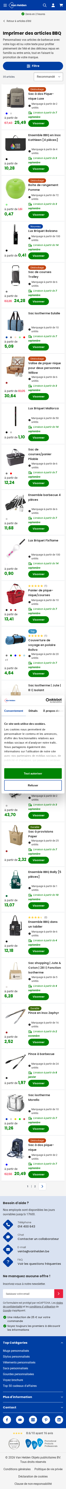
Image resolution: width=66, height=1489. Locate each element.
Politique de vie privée (48, 1469)
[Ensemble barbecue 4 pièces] (15, 503)
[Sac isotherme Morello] (15, 1103)
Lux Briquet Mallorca (43, 408)
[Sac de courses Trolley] (15, 275)
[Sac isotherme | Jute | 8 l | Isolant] (15, 693)
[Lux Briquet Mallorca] (15, 416)
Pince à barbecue (41, 1054)
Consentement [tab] (13, 710)
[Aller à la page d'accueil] (17, 5)
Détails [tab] (33, 710)
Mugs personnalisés (16, 1350)
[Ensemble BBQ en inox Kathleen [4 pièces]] (15, 143)
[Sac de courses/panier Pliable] (15, 457)
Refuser (33, 785)
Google (7, 1310)
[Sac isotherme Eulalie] (15, 321)
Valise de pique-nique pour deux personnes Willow (44, 368)
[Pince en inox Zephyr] (15, 1016)
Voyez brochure (13, 1380)
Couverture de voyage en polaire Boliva (42, 645)
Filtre (35, 66)
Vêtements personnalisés (19, 1362)
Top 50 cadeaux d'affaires (20, 1386)
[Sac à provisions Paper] (15, 835)
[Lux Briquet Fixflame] (15, 548)
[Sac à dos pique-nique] (15, 1148)
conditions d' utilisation (42, 1306)
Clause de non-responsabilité (33, 1484)
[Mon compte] (53, 5)
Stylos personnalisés (16, 1356)
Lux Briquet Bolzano (43, 231)
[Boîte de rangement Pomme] (15, 188)
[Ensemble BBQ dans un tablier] (15, 925)
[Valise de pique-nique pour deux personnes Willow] (15, 367)
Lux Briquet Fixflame (43, 540)
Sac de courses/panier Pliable (40, 454)
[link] (22, 1186)
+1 (6, 659)
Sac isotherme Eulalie (44, 313)
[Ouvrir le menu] (5, 5)
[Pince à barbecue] (15, 1062)
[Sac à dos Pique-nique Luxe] (15, 97)
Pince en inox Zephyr (43, 1013)
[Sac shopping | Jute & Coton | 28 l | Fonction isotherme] (15, 971)
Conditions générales (17, 1469)
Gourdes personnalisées (18, 1374)
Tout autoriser (33, 773)
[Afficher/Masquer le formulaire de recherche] (45, 5)
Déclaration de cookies (33, 1476)
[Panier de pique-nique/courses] (15, 594)
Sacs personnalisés (15, 1368)
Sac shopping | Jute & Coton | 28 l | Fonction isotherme (44, 968)
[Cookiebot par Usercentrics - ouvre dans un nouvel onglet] (46, 700)
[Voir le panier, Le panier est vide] (61, 5)
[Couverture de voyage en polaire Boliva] (15, 639)
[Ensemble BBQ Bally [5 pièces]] (15, 880)
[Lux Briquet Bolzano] (15, 234)
